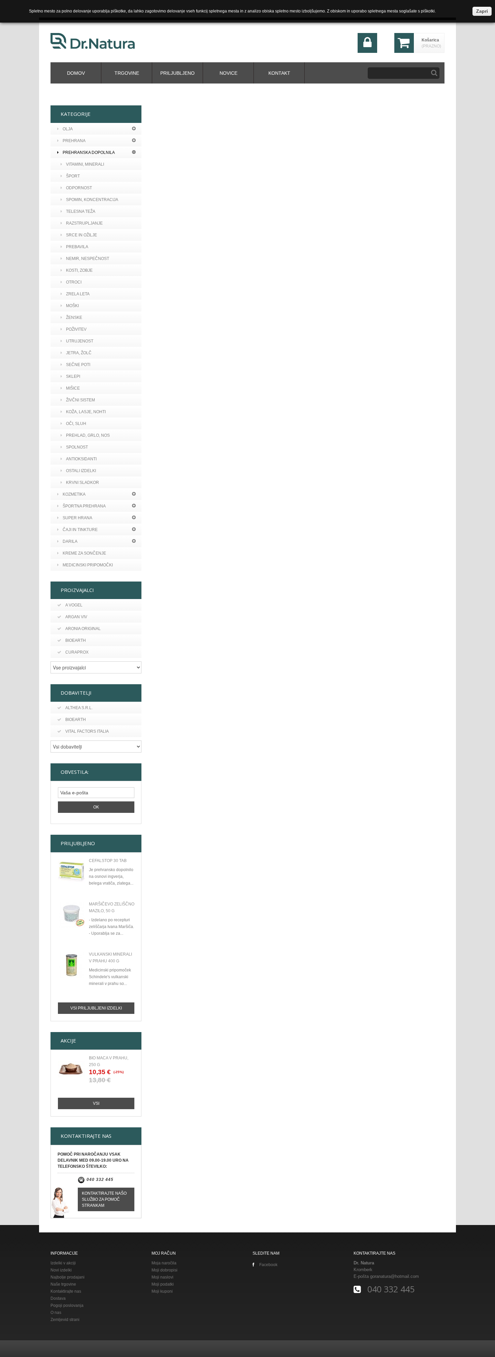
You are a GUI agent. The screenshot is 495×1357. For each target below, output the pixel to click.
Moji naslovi (162, 1277)
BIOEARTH (75, 719)
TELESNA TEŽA (80, 211)
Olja (68, 129)
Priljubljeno (177, 73)
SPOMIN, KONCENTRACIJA (92, 199)
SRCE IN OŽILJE (81, 235)
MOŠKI (72, 305)
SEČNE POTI (78, 364)
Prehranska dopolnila (89, 152)
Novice (228, 73)
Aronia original (83, 628)
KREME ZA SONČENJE (84, 553)
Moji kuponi (162, 1291)
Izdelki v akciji (63, 1263)
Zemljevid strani (65, 1319)
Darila (70, 541)
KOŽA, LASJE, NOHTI (86, 411)
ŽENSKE (74, 317)
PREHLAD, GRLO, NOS (88, 435)
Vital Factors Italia (87, 731)
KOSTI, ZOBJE (79, 270)
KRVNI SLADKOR (82, 482)
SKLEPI (73, 376)
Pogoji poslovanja (67, 1305)
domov (76, 73)
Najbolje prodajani (68, 1277)
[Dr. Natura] (93, 41)
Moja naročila (164, 1263)
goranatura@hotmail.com (394, 1276)
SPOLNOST (77, 447)
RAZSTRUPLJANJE (84, 223)
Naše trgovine (63, 1284)
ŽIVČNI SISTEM (80, 400)
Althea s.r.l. (79, 707)
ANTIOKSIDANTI (81, 459)
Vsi (96, 1103)
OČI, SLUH (76, 423)
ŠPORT (73, 176)
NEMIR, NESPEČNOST (87, 258)
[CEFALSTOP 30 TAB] (71, 871)
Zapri (482, 11)
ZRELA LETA (78, 294)
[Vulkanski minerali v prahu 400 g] (71, 965)
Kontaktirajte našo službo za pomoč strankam (104, 1199)
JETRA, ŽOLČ (79, 353)
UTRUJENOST (79, 341)
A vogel (73, 605)
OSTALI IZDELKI (81, 470)
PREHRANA (74, 140)
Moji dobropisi (164, 1270)
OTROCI (73, 282)
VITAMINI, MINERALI (85, 164)
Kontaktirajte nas (66, 1291)
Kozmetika (74, 494)
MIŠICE (73, 388)
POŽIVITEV (76, 329)
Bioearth (75, 640)
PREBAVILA (77, 246)
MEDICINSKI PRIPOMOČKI (88, 565)
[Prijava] (367, 51)
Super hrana (77, 518)
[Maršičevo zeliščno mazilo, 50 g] (71, 915)
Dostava (58, 1298)
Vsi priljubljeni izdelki (96, 1008)
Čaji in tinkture (80, 529)
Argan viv (76, 617)
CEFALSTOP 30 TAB (108, 860)
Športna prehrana (84, 506)
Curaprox (77, 652)
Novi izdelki (61, 1270)
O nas (56, 1312)
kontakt (279, 73)
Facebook (268, 1264)
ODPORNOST (79, 188)
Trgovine (126, 73)
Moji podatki (163, 1284)
